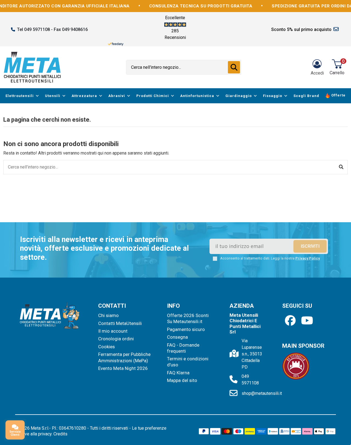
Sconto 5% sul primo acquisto (301, 29)
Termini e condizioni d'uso (187, 361)
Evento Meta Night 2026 (123, 368)
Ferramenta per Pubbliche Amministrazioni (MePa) (124, 357)
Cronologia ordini (116, 338)
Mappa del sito (182, 380)
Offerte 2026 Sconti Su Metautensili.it (188, 318)
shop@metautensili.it (262, 393)
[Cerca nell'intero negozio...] (234, 67)
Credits (60, 434)
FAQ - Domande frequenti (183, 348)
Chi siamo (108, 315)
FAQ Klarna (178, 372)
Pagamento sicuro (186, 329)
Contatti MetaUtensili (120, 323)
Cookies (106, 346)
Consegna (177, 337)
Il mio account (113, 331)
